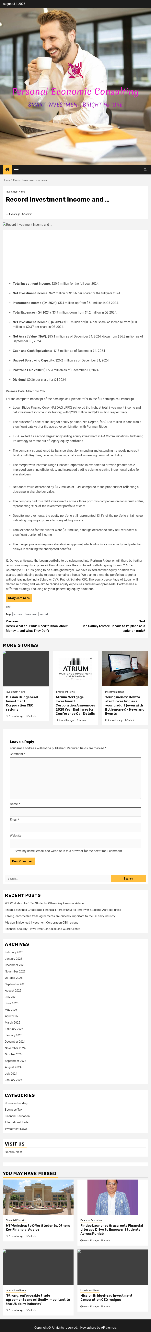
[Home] (7, 169)
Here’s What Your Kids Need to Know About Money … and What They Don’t (37, 626)
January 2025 (13, 1035)
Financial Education (17, 1116)
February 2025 (14, 1029)
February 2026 (14, 952)
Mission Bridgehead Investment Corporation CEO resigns (22, 703)
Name (15, 804)
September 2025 (15, 984)
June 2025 (11, 1003)
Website (15, 835)
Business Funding (16, 1103)
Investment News (15, 191)
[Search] (145, 169)
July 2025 (11, 997)
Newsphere (88, 1327)
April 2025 (11, 1016)
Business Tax (13, 1109)
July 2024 (11, 1073)
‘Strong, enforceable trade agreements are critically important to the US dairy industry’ (60, 916)
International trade (17, 1122)
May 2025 (11, 1010)
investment (31, 614)
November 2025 (15, 971)
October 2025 (13, 978)
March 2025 (12, 1022)
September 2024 (15, 1061)
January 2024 (13, 1080)
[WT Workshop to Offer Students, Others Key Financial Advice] (38, 1197)
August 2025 (13, 990)
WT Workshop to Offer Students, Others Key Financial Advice (44, 903)
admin (28, 214)
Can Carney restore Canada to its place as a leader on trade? (113, 626)
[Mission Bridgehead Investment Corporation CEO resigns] (26, 668)
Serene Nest (13, 1152)
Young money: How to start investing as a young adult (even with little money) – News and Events (125, 705)
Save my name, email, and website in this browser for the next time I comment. (68, 851)
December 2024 (15, 1041)
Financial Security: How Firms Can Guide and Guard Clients (42, 929)
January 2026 (13, 958)
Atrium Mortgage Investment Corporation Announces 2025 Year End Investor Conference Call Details (75, 705)
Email (14, 820)
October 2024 (13, 1054)
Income (18, 614)
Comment (17, 754)
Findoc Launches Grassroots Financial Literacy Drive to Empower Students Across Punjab (63, 910)
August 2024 (13, 1067)
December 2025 (15, 965)
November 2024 (15, 1048)
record (44, 614)
